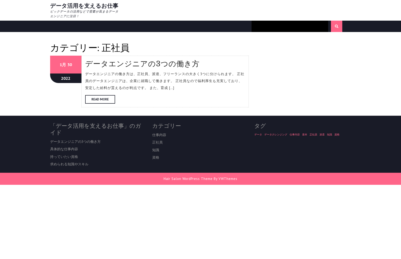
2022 (65, 78)
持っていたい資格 (64, 156)
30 (69, 64)
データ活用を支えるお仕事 (84, 5)
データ (258, 134)
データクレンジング (275, 134)
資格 (155, 157)
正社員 (157, 142)
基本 (304, 134)
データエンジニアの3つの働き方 (142, 63)
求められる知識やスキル (69, 164)
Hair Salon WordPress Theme (188, 178)
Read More (103, 100)
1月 (63, 64)
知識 (155, 150)
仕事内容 (159, 135)
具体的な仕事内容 (64, 149)
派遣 (322, 134)
